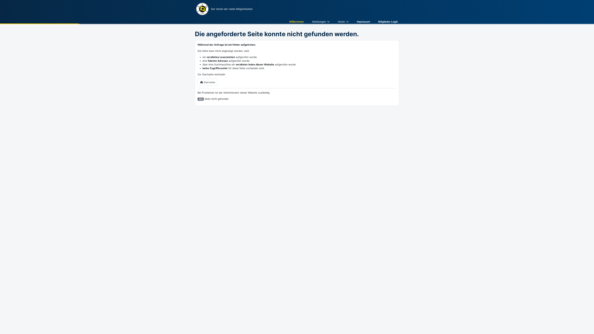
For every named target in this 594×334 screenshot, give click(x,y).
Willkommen (296, 21)
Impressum (363, 21)
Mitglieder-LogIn (388, 21)
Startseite (209, 82)
